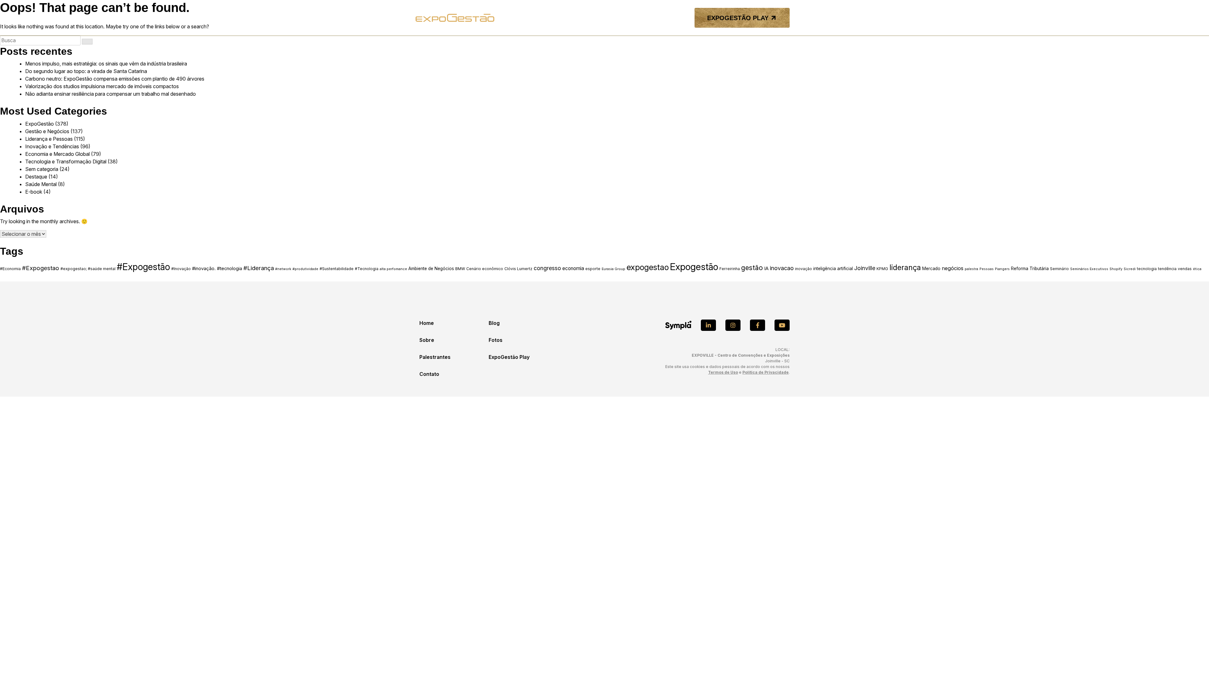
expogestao (648, 267)
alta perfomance (393, 269)
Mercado (931, 268)
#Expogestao (40, 268)
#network (283, 269)
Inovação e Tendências (52, 146)
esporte (592, 268)
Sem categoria (41, 169)
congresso (547, 268)
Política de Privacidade (765, 372)
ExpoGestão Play (509, 357)
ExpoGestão (39, 124)
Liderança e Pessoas (49, 139)
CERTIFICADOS (671, 17)
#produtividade (305, 269)
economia (573, 268)
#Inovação (181, 268)
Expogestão (694, 266)
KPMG (882, 268)
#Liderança (258, 268)
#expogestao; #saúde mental (88, 268)
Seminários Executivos (1089, 269)
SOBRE (568, 17)
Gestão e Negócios (47, 131)
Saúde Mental (41, 184)
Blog (494, 323)
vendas (1185, 268)
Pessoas (986, 269)
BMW (460, 268)
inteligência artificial (833, 268)
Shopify (1116, 269)
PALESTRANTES (599, 17)
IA (766, 268)
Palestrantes (435, 357)
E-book (33, 192)
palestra (971, 269)
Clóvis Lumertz (518, 268)
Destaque (36, 176)
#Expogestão (143, 266)
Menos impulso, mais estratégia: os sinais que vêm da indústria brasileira (106, 63)
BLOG (628, 17)
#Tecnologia (366, 268)
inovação (803, 268)
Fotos (495, 340)
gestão (752, 268)
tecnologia (1147, 268)
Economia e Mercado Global (57, 154)
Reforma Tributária (1030, 268)
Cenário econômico (484, 268)
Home (426, 323)
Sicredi (1130, 269)
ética (1197, 269)
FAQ (644, 17)
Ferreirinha (729, 268)
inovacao (782, 267)
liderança (905, 267)
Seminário (1059, 268)
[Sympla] (678, 325)
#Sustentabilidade (337, 268)
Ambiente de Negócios (431, 268)
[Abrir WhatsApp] (1193, 664)
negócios (952, 268)
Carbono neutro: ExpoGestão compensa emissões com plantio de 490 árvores (114, 79)
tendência (1167, 268)
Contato (429, 374)
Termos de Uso (723, 372)
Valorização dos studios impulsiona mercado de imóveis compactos (102, 86)
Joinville (864, 268)
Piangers (1002, 269)
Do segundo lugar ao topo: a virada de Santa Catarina (86, 71)
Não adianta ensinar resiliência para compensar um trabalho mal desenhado (110, 94)
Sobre (426, 340)
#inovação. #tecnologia (217, 268)
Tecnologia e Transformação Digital (65, 161)
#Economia (10, 268)
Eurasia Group (613, 269)
